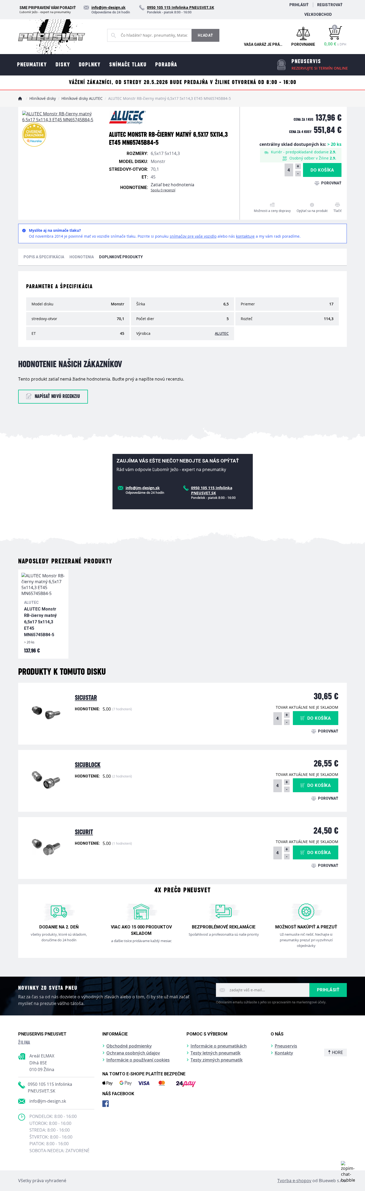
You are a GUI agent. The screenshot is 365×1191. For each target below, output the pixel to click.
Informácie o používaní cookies (138, 1060)
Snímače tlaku (128, 64)
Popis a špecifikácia (44, 257)
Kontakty (284, 1053)
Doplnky (90, 64)
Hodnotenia (81, 257)
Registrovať (330, 5)
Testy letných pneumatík (215, 1053)
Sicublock (87, 765)
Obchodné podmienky (129, 1046)
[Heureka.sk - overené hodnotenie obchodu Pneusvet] (34, 135)
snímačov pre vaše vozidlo (193, 236)
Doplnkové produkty (121, 257)
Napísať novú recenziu (57, 396)
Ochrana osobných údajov (133, 1053)
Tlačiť (337, 210)
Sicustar (86, 698)
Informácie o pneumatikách (219, 1046)
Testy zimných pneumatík (217, 1060)
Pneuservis (286, 1046)
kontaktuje (245, 236)
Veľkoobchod (318, 14)
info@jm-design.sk (47, 1101)
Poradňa (166, 64)
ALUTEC (222, 333)
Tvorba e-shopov (294, 1181)
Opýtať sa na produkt (312, 210)
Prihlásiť (299, 5)
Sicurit (84, 832)
